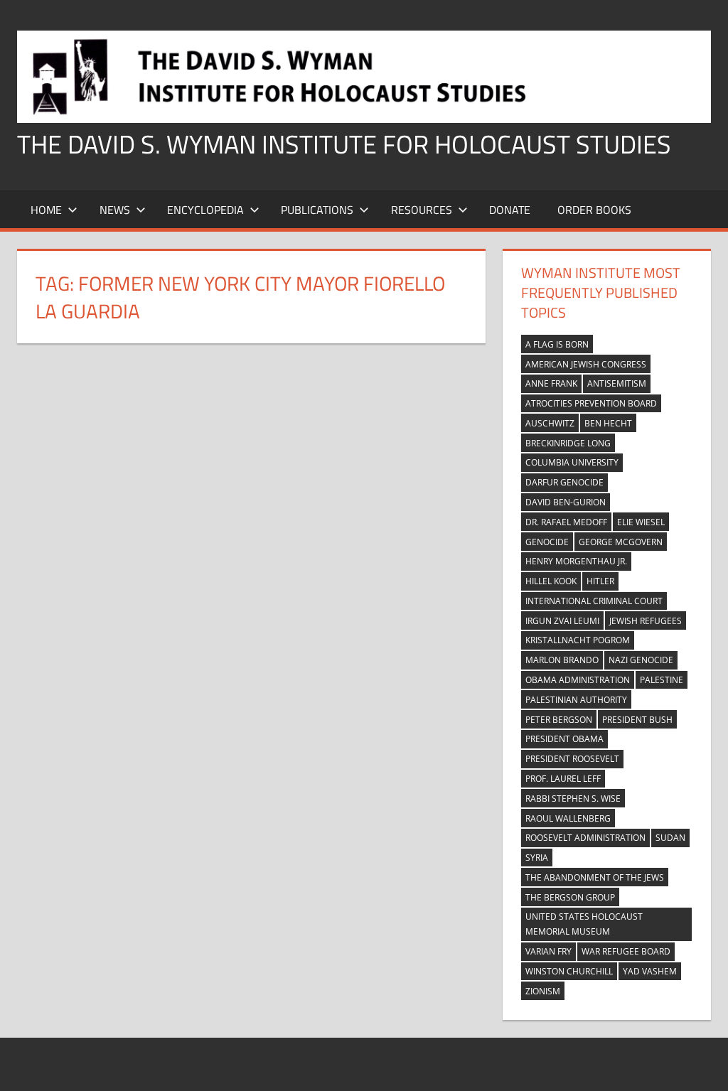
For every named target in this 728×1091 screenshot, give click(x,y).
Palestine (661, 680)
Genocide (547, 542)
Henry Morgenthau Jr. (576, 561)
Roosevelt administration (585, 838)
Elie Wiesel (641, 522)
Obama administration (577, 680)
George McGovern (621, 542)
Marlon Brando (562, 660)
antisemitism (616, 383)
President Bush (637, 720)
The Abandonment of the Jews (594, 877)
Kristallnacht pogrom (577, 640)
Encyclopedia (205, 209)
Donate (509, 209)
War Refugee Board (626, 951)
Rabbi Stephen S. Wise (573, 798)
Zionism (542, 991)
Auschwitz (549, 423)
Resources (421, 209)
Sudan (670, 838)
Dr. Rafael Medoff (566, 522)
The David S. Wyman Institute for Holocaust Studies (344, 143)
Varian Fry (548, 951)
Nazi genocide (641, 660)
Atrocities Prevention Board (591, 403)
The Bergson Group (570, 897)
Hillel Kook (551, 581)
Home (46, 209)
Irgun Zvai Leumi (562, 621)
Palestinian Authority (576, 700)
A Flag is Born (557, 344)
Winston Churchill (569, 971)
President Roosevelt (572, 759)
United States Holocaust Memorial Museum (584, 923)
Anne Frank (551, 383)
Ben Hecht (608, 423)
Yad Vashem (650, 971)
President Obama (564, 739)
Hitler (600, 581)
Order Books (594, 209)
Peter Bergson (558, 720)
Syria (536, 857)
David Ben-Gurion (565, 502)
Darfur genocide (564, 482)
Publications (317, 209)
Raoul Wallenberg (568, 818)
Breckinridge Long (568, 443)
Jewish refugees (645, 621)
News (115, 209)
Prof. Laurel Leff (563, 779)
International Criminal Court (594, 601)
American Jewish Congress (585, 364)
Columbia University (572, 462)
